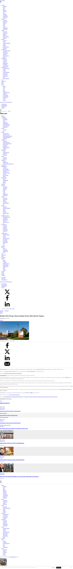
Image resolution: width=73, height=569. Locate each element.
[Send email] (7, 366)
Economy (4, 237)
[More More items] (3, 84)
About (2, 548)
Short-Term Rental (6, 125)
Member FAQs (4, 106)
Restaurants (6, 310)
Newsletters (3, 275)
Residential (5, 6)
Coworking (4, 129)
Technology (3, 246)
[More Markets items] (4, 19)
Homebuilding (5, 119)
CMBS (4, 41)
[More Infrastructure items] (6, 177)
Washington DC (5, 194)
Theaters (4, 176)
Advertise (3, 271)
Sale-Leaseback (5, 53)
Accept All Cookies (59, 567)
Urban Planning (5, 251)
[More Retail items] (3, 132)
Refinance (4, 45)
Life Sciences (5, 15)
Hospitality (5, 11)
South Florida (5, 29)
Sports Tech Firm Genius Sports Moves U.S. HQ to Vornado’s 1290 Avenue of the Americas (19, 476)
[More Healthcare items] (5, 160)
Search (9, 111)
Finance (3, 39)
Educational (5, 171)
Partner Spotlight (5, 96)
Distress (4, 44)
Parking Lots (5, 158)
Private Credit (5, 73)
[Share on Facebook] (7, 348)
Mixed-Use (5, 17)
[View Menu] (0, 1)
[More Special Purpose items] (6, 166)
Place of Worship (5, 175)
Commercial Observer (12, 556)
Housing (4, 248)
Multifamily (5, 118)
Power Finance (4, 277)
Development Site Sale (6, 50)
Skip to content (2, 0)
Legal (4, 88)
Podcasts (4, 270)
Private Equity (5, 74)
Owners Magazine (4, 279)
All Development (5, 65)
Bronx (4, 25)
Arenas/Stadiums (5, 168)
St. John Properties (3, 375)
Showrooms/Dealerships (7, 137)
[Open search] (0, 109)
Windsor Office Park (45, 396)
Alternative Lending (6, 68)
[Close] (71, 567)
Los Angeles (5, 20)
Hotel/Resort (5, 153)
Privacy (13, 308)
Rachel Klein (35, 396)
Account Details (4, 104)
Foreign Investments (6, 72)
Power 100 (3, 278)
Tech (2, 79)
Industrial (4, 10)
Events (3, 82)
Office (4, 7)
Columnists (5, 93)
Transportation (5, 97)
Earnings (4, 69)
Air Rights (4, 167)
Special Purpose (5, 16)
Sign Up (3, 102)
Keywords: (1, 396)
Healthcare (4, 492)
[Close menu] (0, 112)
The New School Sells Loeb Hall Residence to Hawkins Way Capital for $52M (14, 428)
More (2, 84)
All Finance (5, 48)
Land (4, 12)
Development (4, 58)
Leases (3, 30)
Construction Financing (6, 43)
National (4, 26)
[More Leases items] (4, 30)
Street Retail (5, 138)
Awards (4, 86)
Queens (4, 24)
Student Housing (5, 123)
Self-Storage (5, 146)
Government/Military (6, 172)
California (1, 420)
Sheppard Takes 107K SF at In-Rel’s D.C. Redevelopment (13, 373)
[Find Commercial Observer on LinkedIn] (7, 306)
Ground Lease (5, 199)
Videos (4, 98)
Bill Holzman (14, 396)
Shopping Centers (6, 133)
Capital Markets (4, 67)
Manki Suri (30, 396)
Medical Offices (5, 162)
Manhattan (4, 22)
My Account (7, 102)
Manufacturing (5, 144)
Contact (3, 272)
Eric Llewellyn (26, 396)
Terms (11, 308)
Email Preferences (4, 105)
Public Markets (5, 242)
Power (2, 83)
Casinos (4, 151)
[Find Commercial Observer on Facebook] (7, 300)
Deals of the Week (6, 36)
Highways (4, 181)
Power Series (4, 257)
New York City (5, 21)
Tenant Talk (5, 35)
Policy (2, 247)
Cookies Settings (53, 567)
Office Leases (5, 31)
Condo (4, 120)
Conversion (5, 62)
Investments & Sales (5, 215)
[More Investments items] (5, 49)
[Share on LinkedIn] (7, 360)
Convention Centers (6, 152)
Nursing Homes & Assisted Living (8, 163)
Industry (3, 115)
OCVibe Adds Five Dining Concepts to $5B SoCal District (10, 423)
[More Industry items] (4, 5)
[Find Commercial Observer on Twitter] (7, 294)
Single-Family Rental (6, 124)
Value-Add (4, 54)
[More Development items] (6, 58)
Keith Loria (2, 318)
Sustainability (5, 64)
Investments (3, 49)
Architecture (5, 59)
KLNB (31, 392)
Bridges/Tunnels (5, 180)
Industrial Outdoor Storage (7, 143)
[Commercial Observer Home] (3, 3)
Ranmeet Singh (39, 396)
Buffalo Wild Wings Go (20, 396)
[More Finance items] (4, 39)
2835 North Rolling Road (7, 396)
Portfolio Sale (5, 218)
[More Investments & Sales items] (8, 215)
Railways (4, 182)
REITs (4, 77)
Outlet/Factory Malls (6, 134)
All (3, 204)
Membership (5, 549)
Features (4, 91)
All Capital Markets (6, 78)
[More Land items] (3, 156)
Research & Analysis (6, 92)
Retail (2, 132)
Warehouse (4, 148)
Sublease (4, 34)
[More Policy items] (3, 247)
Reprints (4, 554)
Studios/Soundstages (6, 147)
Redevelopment (5, 63)
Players (4, 87)
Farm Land (4, 157)
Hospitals (4, 161)
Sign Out (10, 102)
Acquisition (5, 40)
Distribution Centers (6, 142)
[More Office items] (3, 128)
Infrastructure (4, 177)
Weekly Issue (4, 81)
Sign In (1, 102)
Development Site (6, 514)
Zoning (4, 252)
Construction (5, 60)
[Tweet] (7, 354)
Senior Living (5, 127)
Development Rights (6, 170)
